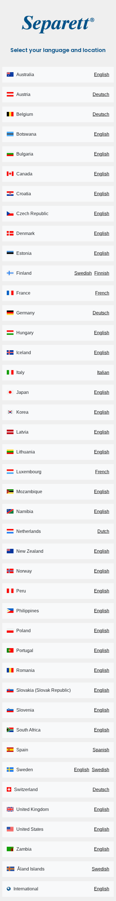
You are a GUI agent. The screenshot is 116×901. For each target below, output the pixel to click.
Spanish (101, 749)
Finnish (101, 273)
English (101, 74)
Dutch (103, 531)
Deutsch (101, 94)
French (102, 293)
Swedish (83, 273)
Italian (103, 372)
